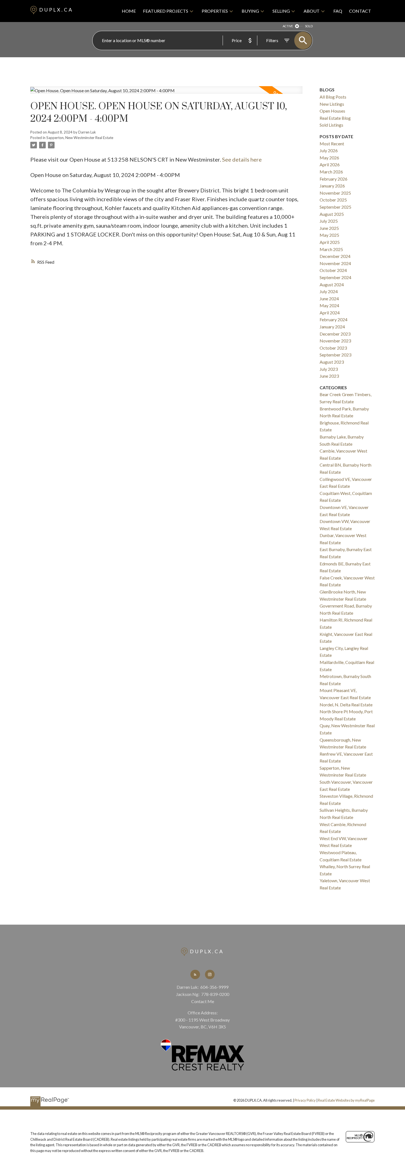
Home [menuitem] (129, 10)
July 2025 (329, 221)
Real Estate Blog (335, 118)
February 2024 (333, 319)
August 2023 (332, 361)
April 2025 (330, 242)
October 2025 (333, 199)
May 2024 (329, 305)
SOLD (309, 26)
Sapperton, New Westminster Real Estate (79, 137)
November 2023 (335, 340)
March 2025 (331, 249)
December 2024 (335, 256)
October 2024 (333, 270)
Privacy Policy (305, 1100)
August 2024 (332, 284)
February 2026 (333, 178)
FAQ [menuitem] (337, 10)
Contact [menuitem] (360, 10)
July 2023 (329, 369)
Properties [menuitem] (215, 10)
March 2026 (331, 171)
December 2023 (335, 333)
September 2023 (335, 354)
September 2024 (335, 277)
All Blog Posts (333, 96)
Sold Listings (331, 124)
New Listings (332, 104)
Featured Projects (165, 10)
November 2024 (335, 263)
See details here (242, 159)
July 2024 (329, 291)
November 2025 (335, 192)
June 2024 (329, 298)
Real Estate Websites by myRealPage (346, 1100)
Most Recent (332, 143)
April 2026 (330, 164)
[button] (195, 974)
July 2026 (329, 150)
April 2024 (330, 312)
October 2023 (333, 347)
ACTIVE (288, 26)
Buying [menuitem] (250, 10)
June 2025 (329, 228)
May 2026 (329, 157)
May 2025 (329, 235)
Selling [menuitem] (281, 10)
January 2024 (332, 326)
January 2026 (332, 185)
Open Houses (332, 110)
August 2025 (332, 214)
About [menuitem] (312, 10)
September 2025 (335, 206)
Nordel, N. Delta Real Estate (346, 704)
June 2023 (329, 375)
